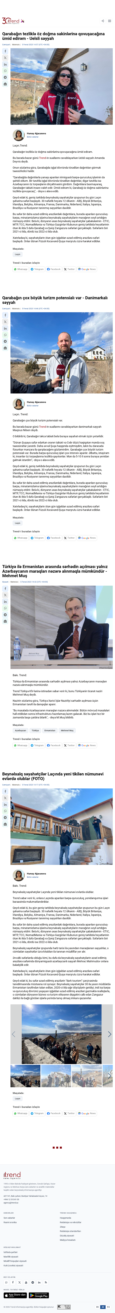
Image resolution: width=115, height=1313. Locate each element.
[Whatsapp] (6, 1282)
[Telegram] (32, 1282)
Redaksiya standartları (70, 1231)
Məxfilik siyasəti (11, 1257)
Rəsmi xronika (10, 1222)
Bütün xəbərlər (32, 137)
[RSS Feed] (46, 1282)
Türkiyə (35, 730)
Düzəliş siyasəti (67, 1235)
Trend (42, 157)
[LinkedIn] (39, 1282)
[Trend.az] (13, 21)
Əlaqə (62, 1227)
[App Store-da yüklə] (15, 1295)
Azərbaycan (20, 730)
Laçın (17, 254)
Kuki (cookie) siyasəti (13, 1265)
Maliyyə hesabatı (67, 1240)
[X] (19, 1282)
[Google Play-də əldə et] (39, 1295)
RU (108, 1307)
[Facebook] (13, 1282)
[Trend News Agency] (12, 1175)
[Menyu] (109, 21)
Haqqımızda (65, 1218)
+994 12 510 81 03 (11, 1199)
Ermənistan (49, 730)
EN (97, 1307)
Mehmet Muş (67, 730)
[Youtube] (26, 1282)
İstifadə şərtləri (10, 1252)
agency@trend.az (11, 1203)
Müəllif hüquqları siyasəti (15, 1261)
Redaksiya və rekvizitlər (70, 1222)
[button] (5, 51)
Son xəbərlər (9, 1218)
